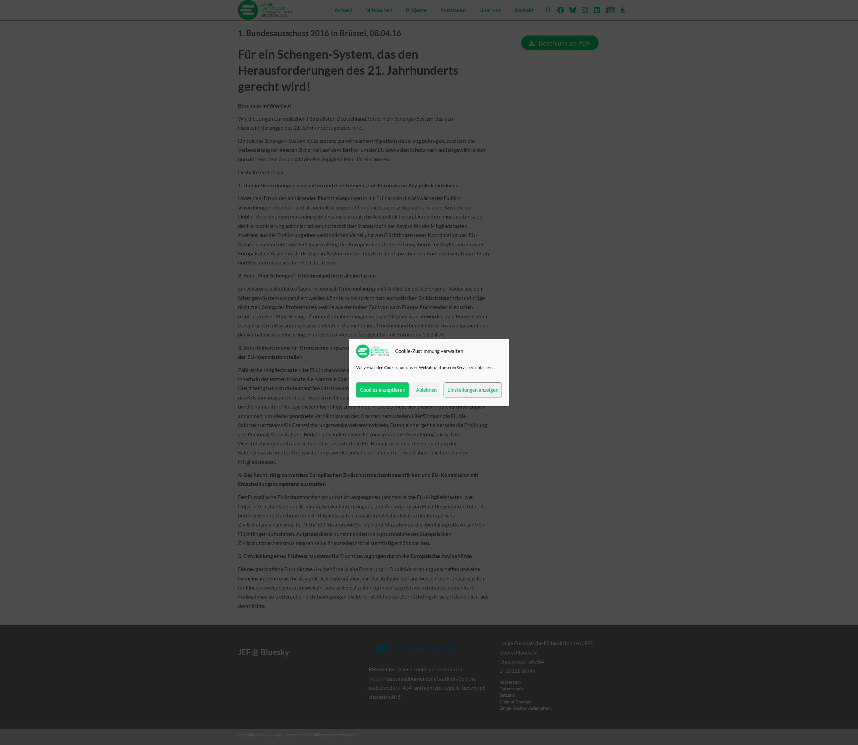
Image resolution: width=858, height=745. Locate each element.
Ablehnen (426, 390)
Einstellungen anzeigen (472, 390)
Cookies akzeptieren (382, 390)
